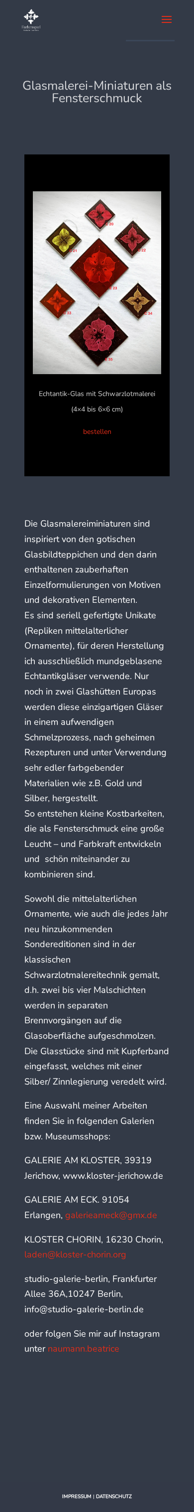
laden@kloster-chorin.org (75, 1254)
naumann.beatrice (83, 1349)
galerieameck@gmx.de (111, 1215)
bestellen (97, 431)
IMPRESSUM (77, 1496)
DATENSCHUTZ (114, 1496)
